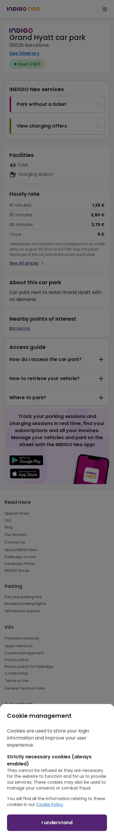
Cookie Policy (49, 804)
